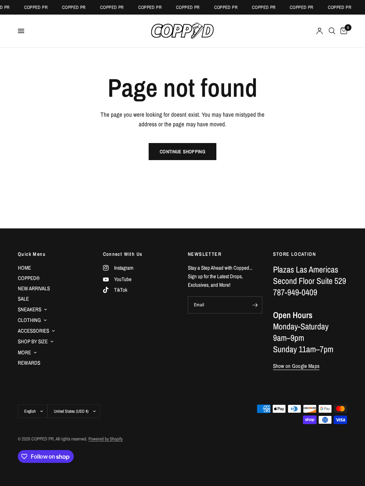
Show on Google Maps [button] (296, 366)
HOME (24, 267)
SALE (23, 298)
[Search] (332, 31)
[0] (342, 31)
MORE (24, 352)
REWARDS (29, 362)
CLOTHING (29, 320)
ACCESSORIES (33, 330)
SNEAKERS (29, 309)
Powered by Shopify (105, 439)
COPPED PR (34, 7)
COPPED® (29, 278)
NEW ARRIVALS (34, 288)
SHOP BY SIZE (33, 341)
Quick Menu (32, 254)
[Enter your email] (255, 304)
